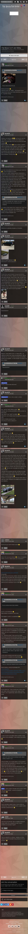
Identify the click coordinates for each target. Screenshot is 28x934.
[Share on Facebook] (4, 904)
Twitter (12, 926)
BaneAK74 (5, 49)
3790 (14, 378)
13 (11, 816)
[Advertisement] (14, 30)
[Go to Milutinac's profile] (2, 553)
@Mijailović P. (5, 397)
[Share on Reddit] (10, 904)
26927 (10, 63)
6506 (13, 552)
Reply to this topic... (9, 890)
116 (13, 133)
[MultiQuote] (2, 100)
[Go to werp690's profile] (2, 306)
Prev (5, 59)
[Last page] (26, 59)
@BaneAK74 (4, 383)
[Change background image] (23, 2)
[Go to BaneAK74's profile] (2, 134)
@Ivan (3, 788)
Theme (7, 923)
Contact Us (20, 923)
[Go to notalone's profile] (2, 540)
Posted (9, 65)
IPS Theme (11, 921)
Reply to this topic (15, 55)
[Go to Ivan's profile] (2, 64)
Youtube (18, 926)
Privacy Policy (13, 923)
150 (12, 539)
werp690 (20, 363)
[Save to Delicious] (8, 904)
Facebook (9, 926)
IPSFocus (17, 921)
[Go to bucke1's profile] (2, 817)
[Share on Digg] (6, 904)
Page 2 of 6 (14, 59)
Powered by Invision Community (14, 931)
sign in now (7, 885)
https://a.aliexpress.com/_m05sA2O (9, 572)
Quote (5, 100)
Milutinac (20, 752)
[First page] (2, 59)
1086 (13, 305)
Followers (13, 895)
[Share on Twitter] (2, 904)
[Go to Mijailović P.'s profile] (4, 378)
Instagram (15, 926)
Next (23, 59)
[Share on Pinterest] (13, 904)
